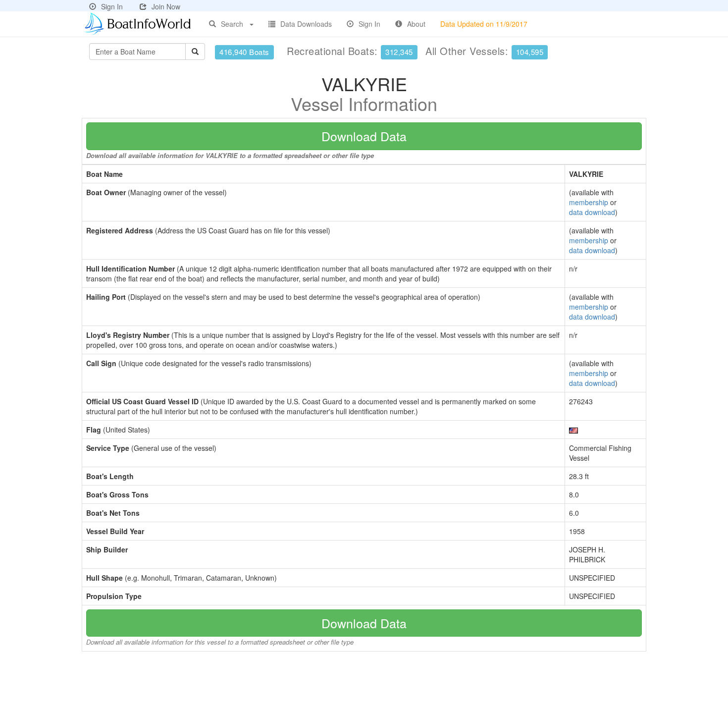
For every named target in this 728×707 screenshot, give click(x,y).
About (416, 24)
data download (592, 212)
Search (232, 24)
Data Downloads (306, 24)
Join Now (166, 6)
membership (588, 202)
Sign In (112, 6)
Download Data (364, 136)
